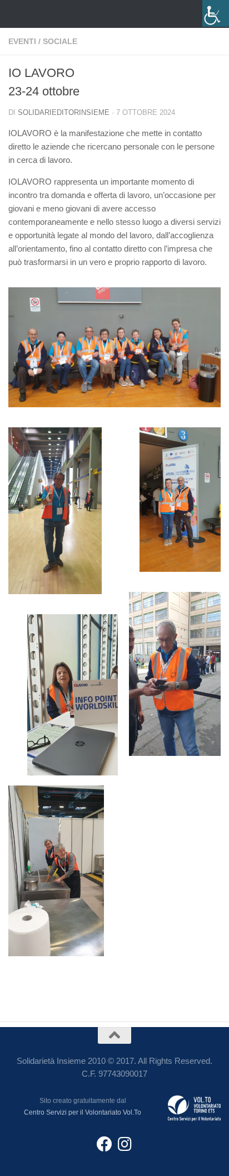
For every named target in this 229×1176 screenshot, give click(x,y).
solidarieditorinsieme (63, 112)
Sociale (60, 41)
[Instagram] (124, 1144)
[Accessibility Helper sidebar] (215, 13)
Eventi (22, 41)
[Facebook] (104, 1144)
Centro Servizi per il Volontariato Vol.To (82, 1112)
